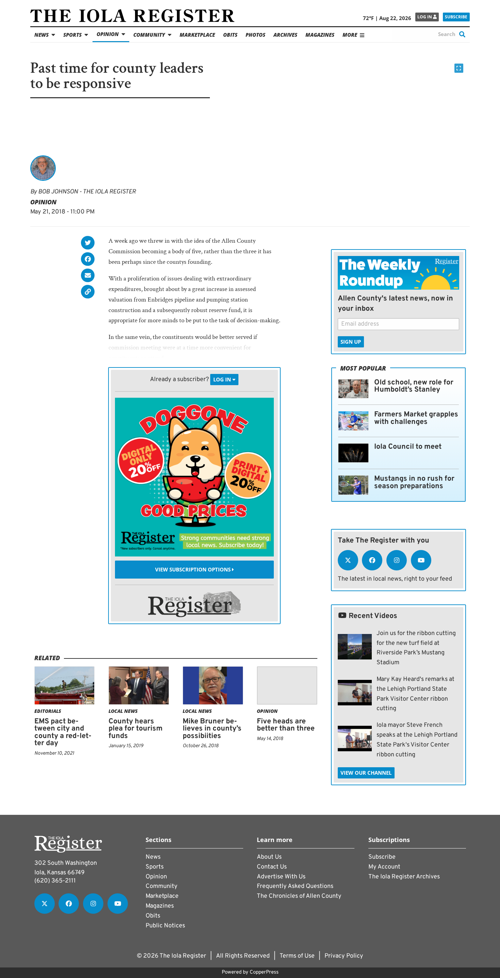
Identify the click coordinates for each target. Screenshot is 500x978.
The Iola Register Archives (404, 877)
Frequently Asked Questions (295, 886)
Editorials (47, 711)
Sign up (350, 341)
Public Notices (165, 926)
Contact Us (272, 867)
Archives (285, 34)
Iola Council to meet (407, 446)
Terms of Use (297, 956)
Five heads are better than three (286, 725)
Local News (123, 711)
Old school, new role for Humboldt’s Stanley (413, 386)
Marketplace (197, 34)
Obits (230, 34)
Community (149, 34)
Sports (72, 34)
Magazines (319, 34)
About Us (269, 857)
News (41, 34)
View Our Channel (365, 772)
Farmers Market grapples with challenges (416, 418)
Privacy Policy (343, 956)
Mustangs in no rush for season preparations (414, 482)
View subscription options (193, 569)
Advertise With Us (281, 877)
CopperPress (264, 972)
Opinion (108, 34)
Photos (255, 34)
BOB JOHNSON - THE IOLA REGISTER (87, 192)
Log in (425, 17)
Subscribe (456, 17)
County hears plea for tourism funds (136, 729)
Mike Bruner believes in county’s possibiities (212, 729)
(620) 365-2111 (55, 881)
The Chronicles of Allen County (299, 896)
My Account (384, 867)
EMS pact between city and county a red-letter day (62, 732)
